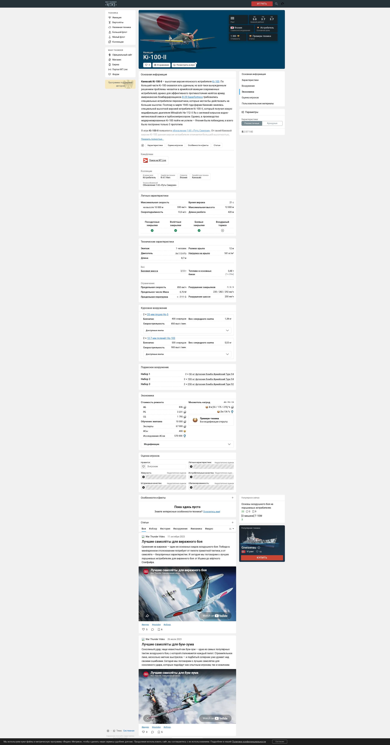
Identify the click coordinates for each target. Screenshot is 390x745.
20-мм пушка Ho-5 (157, 314)
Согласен (279, 741)
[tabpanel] (187, 336)
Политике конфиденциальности (249, 741)
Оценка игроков (175, 145)
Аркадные (272, 123)
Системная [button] (128, 730)
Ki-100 (215, 81)
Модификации (151, 444)
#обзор (167, 624)
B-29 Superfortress (192, 97)
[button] (108, 730)
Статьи (217, 145)
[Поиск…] (276, 4)
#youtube (156, 624)
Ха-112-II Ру (181, 253)
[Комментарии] (152, 629)
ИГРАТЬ (262, 3)
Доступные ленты (155, 330)
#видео (145, 624)
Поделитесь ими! (211, 511)
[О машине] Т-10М (251, 515)
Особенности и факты (198, 145)
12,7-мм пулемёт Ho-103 (161, 338)
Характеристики (155, 145)
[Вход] (283, 4)
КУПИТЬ (262, 557)
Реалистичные (252, 123)
